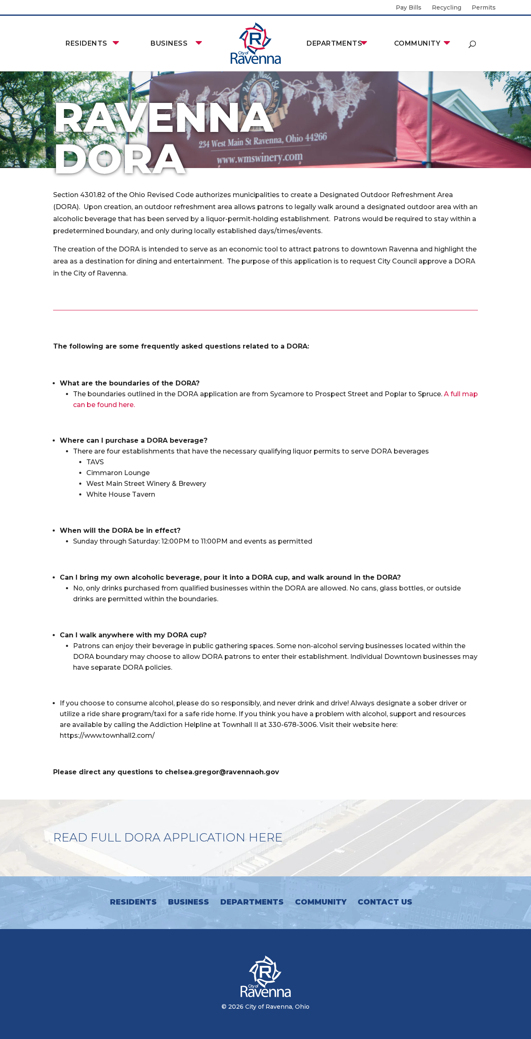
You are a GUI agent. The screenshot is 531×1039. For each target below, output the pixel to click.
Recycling (446, 8)
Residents (86, 43)
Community (417, 43)
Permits (484, 8)
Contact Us (385, 902)
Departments (334, 43)
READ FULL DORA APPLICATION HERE (168, 837)
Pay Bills (408, 8)
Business (169, 43)
